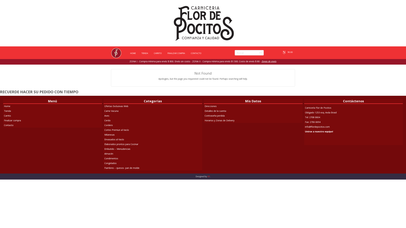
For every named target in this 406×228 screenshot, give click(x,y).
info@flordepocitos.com (317, 126)
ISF (208, 176)
